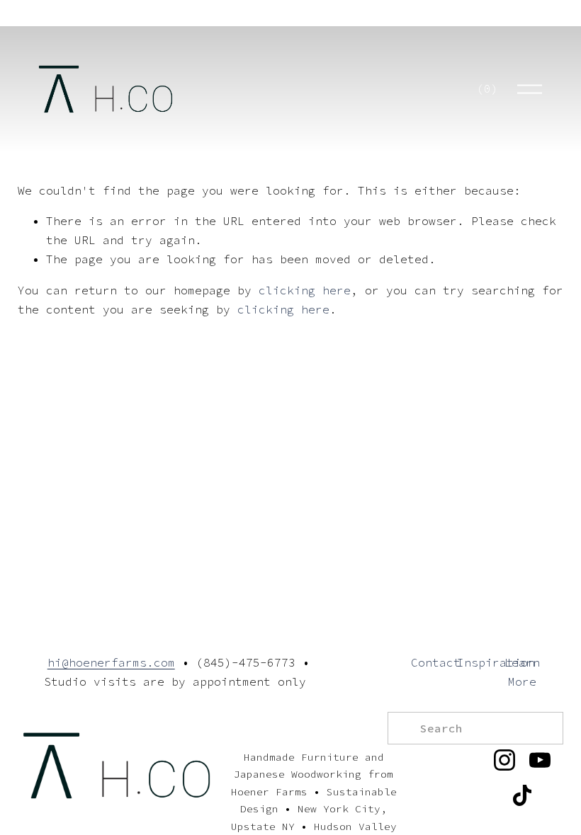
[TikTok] (522, 795)
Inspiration (496, 662)
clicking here (305, 290)
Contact (436, 662)
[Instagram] (504, 760)
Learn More (522, 672)
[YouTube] (540, 760)
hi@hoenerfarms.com (111, 662)
